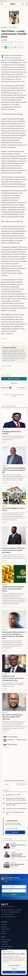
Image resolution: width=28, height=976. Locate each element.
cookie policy (5, 962)
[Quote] (8, 376)
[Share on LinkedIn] (15, 47)
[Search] (25, 4)
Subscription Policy (6, 948)
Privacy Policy (4, 942)
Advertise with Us (5, 929)
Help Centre (4, 927)
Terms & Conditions (6, 939)
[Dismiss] (25, 819)
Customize (14, 968)
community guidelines (11, 356)
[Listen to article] (2, 47)
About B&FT (4, 924)
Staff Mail (3, 933)
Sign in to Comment (14, 378)
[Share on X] (9, 47)
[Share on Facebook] (12, 47)
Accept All (14, 972)
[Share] (19, 47)
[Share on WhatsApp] (5, 47)
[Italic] (5, 376)
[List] (10, 376)
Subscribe (14, 383)
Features (4, 27)
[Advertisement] (14, 762)
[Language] (23, 4)
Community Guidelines (6, 946)
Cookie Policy (4, 944)
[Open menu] (2, 4)
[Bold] (2, 376)
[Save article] (22, 47)
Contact (3, 931)
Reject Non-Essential (14, 965)
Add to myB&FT (12, 27)
